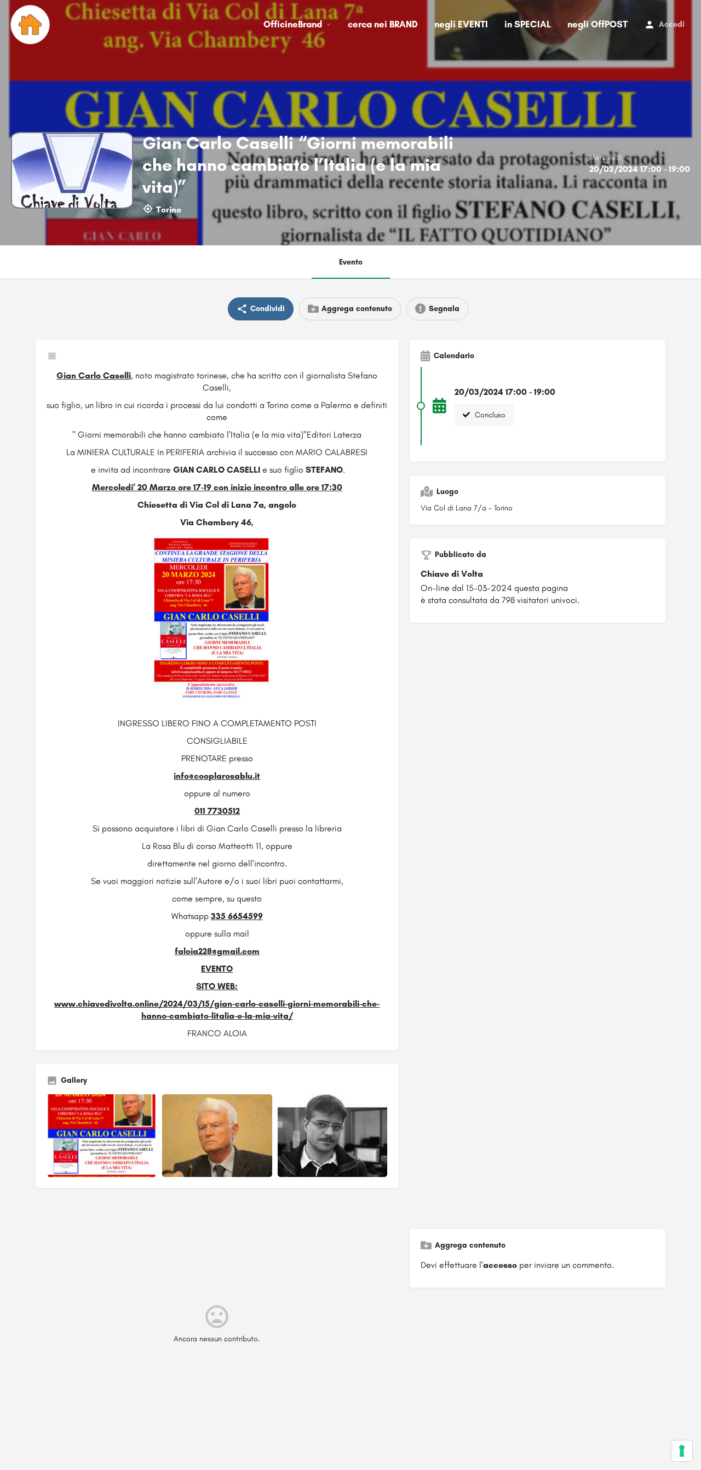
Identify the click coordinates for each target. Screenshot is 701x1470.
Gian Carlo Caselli (93, 375)
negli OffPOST (597, 24)
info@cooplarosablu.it (217, 776)
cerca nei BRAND (383, 24)
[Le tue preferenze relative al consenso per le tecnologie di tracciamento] (681, 1450)
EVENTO (217, 968)
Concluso (489, 415)
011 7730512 (217, 811)
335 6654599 (237, 916)
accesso (500, 1265)
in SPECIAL (527, 24)
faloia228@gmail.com (217, 951)
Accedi (672, 24)
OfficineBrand (292, 24)
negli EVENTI (461, 24)
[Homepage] (31, 25)
